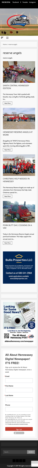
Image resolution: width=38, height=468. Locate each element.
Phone (7, 405)
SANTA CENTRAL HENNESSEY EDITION (19, 72)
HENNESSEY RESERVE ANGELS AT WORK (19, 118)
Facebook (16, 2)
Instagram (32, 2)
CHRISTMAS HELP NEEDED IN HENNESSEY (19, 165)
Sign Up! (19, 429)
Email (7, 376)
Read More (8, 103)
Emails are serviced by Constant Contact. (18, 424)
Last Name (9, 395)
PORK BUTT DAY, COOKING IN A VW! (19, 211)
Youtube (25, 2)
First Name (9, 386)
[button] (2, 37)
